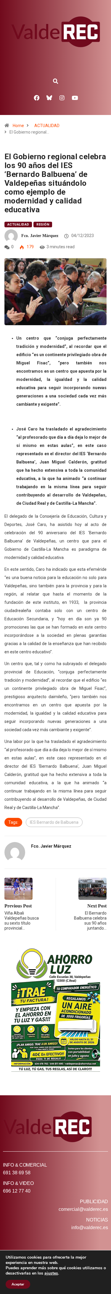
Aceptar (18, 1284)
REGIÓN (42, 224)
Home (18, 125)
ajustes (51, 1273)
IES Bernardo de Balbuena (54, 822)
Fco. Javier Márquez (39, 236)
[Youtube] (74, 97)
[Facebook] (36, 97)
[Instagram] (61, 97)
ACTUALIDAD (46, 125)
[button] (55, 81)
